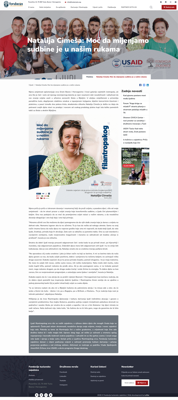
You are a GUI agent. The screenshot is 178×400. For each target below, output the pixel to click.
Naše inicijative (45, 7)
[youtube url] (175, 2)
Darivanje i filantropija (79, 7)
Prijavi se (143, 383)
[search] (151, 7)
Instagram (63, 385)
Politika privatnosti (36, 380)
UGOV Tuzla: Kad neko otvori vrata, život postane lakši (134, 131)
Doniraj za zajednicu (98, 376)
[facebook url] (161, 2)
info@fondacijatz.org (74, 2)
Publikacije (112, 7)
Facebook (63, 372)
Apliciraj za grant (97, 380)
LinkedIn (63, 376)
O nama (31, 7)
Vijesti (31, 85)
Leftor (147, 395)
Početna (89, 77)
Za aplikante (61, 7)
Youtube (63, 380)
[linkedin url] (165, 2)
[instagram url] (170, 2)
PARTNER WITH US (129, 7)
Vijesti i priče (97, 7)
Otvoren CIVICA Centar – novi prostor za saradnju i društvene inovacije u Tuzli (135, 120)
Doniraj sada (170, 7)
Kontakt (32, 375)
